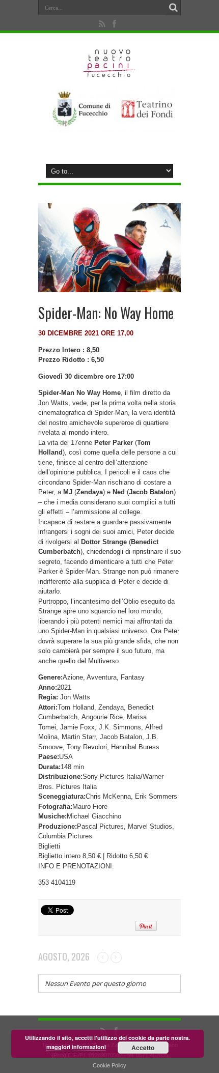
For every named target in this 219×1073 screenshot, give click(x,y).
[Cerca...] (173, 7)
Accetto (142, 1047)
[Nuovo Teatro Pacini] (110, 74)
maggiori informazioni (76, 1047)
